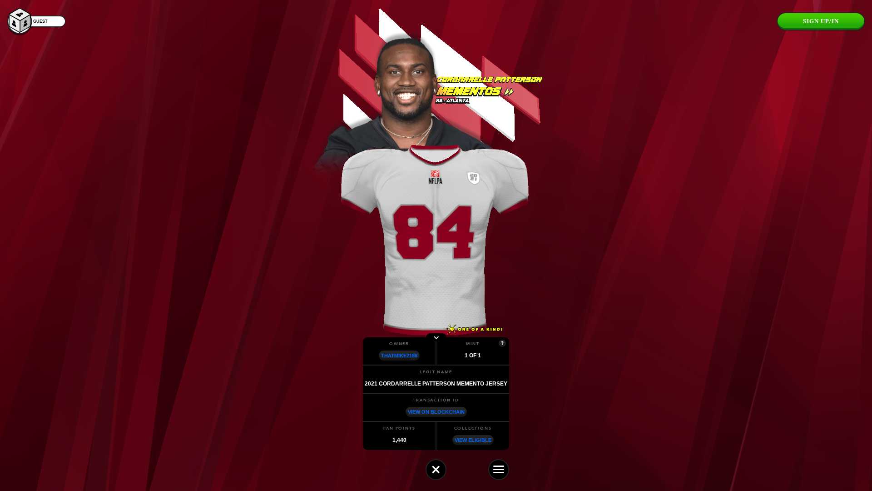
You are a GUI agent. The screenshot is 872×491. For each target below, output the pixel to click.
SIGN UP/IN (821, 21)
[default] (436, 469)
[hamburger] (498, 469)
